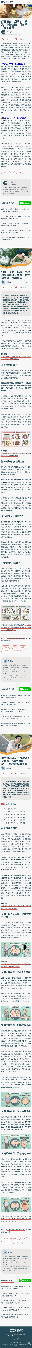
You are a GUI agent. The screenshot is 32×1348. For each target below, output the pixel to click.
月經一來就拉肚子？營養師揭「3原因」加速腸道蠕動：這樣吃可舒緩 (16, 217)
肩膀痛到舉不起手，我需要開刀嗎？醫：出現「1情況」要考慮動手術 (15, 1316)
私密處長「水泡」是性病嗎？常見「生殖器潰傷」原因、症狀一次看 (15, 1295)
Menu (30, 1343)
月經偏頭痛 (16, 651)
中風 (15, 1238)
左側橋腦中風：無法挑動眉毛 (16, 820)
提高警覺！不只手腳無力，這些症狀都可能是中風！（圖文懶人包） (16, 1219)
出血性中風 (18, 1242)
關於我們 (13, 1342)
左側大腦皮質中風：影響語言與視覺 (18, 812)
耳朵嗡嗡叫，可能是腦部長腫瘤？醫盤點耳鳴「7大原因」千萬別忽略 (15, 717)
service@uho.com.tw (19, 1336)
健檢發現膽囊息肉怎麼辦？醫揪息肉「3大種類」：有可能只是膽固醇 (16, 724)
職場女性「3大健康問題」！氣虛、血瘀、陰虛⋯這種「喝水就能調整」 (16, 231)
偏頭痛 (6, 651)
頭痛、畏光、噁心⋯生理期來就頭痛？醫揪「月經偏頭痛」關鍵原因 (15, 210)
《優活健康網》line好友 (16, 638)
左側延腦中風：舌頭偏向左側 (16, 823)
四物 (3, 118)
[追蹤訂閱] (21, 39)
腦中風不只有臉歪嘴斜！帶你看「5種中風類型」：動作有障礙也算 (16, 696)
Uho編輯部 (10, 32)
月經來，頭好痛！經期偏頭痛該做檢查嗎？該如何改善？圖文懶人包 (16, 627)
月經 (12, 173)
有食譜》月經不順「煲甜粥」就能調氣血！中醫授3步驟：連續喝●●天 (15, 224)
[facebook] (14, 1340)
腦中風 (23, 1238)
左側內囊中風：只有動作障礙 (16, 814)
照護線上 (9, 282)
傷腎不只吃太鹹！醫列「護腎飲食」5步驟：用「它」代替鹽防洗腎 (16, 703)
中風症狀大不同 (11, 809)
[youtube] (18, 1340)
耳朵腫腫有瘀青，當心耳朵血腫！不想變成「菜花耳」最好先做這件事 (15, 1309)
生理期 (23, 647)
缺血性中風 (7, 1242)
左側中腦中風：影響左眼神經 (16, 817)
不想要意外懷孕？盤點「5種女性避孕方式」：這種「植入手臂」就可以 (14, 710)
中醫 (20, 173)
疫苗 (5, 173)
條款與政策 (20, 1342)
